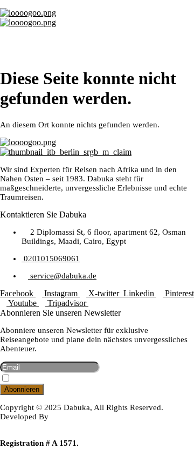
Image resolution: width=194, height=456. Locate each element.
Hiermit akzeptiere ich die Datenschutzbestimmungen (92, 379)
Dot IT (11, 425)
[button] (97, 37)
